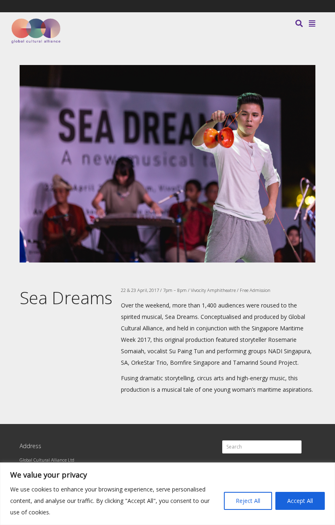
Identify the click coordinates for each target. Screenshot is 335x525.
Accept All (300, 501)
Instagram (314, 6)
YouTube (303, 6)
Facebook (291, 6)
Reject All (248, 501)
